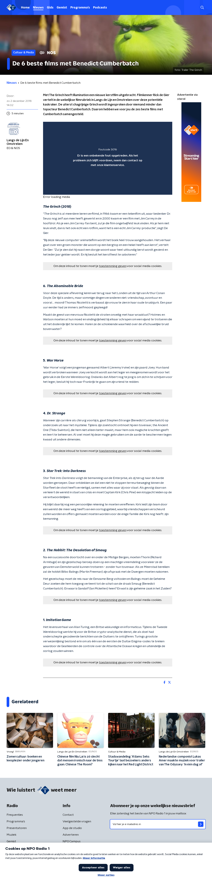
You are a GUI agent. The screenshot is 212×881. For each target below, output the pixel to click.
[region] (107, 158)
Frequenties (15, 814)
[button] (202, 7)
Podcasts (100, 7)
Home (25, 7)
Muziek (11, 834)
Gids (50, 7)
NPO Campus (71, 841)
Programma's (80, 7)
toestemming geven (112, 266)
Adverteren (71, 834)
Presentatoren (17, 828)
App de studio (72, 828)
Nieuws (38, 7)
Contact (68, 814)
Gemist (62, 7)
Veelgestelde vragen (77, 821)
